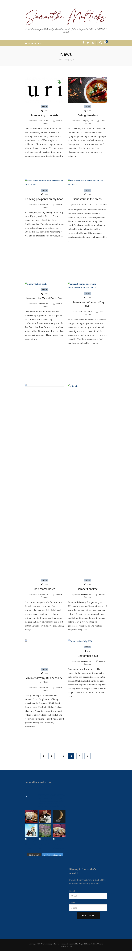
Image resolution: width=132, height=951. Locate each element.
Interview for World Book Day (44, 298)
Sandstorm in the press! (87, 199)
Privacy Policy (66, 946)
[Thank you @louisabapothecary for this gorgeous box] (31, 844)
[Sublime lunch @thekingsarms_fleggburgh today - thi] (59, 844)
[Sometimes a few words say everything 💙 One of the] (31, 830)
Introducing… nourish (44, 115)
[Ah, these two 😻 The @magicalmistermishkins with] (45, 816)
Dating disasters (88, 115)
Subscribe (88, 915)
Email (72, 890)
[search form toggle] (100, 43)
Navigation (34, 43)
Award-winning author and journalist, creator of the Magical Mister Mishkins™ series (66, 30)
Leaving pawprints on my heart (44, 199)
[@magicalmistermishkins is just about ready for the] (31, 816)
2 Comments (102, 204)
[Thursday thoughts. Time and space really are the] (45, 830)
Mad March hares (44, 589)
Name (72, 902)
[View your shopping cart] (105, 42)
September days (87, 655)
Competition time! (87, 589)
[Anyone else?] (59, 816)
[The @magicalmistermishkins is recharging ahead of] (59, 830)
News (44, 106)
